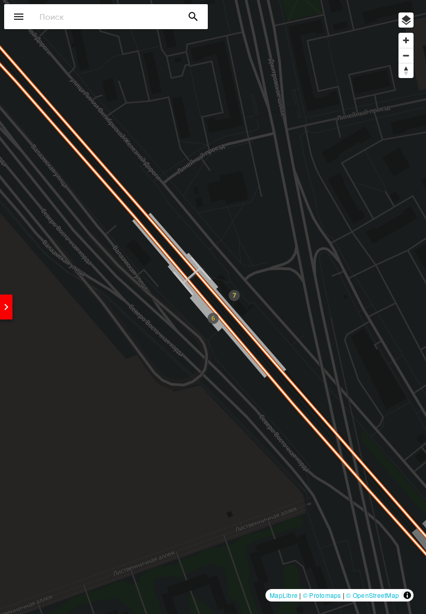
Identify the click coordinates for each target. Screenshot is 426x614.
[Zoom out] (406, 55)
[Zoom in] (406, 40)
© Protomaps (322, 595)
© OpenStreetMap (372, 595)
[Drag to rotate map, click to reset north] (406, 70)
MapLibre (284, 595)
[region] (213, 307)
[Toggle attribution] (407, 595)
